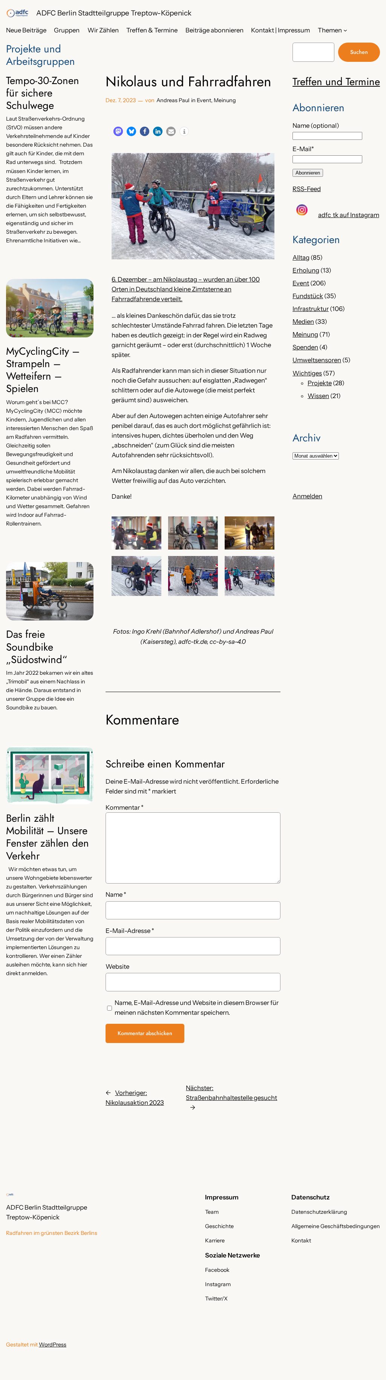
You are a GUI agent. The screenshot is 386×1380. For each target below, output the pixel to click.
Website (117, 966)
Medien (303, 321)
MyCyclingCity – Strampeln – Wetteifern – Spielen (43, 370)
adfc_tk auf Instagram (348, 215)
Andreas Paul (172, 100)
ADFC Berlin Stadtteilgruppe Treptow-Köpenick (113, 13)
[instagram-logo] (302, 210)
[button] (118, 131)
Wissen (318, 396)
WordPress (52, 1344)
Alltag (301, 257)
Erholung (306, 270)
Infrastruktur (311, 308)
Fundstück (308, 296)
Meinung (225, 100)
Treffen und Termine (336, 81)
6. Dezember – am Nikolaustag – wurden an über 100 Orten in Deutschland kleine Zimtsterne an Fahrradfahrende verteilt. (186, 289)
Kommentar (125, 807)
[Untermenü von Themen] (345, 30)
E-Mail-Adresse (130, 930)
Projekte (320, 383)
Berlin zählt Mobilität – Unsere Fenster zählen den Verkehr (47, 837)
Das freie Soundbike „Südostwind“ (36, 646)
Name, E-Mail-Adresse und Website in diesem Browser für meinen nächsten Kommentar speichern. (197, 1007)
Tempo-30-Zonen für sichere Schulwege (42, 93)
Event (204, 100)
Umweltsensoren (317, 360)
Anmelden (307, 496)
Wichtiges (307, 373)
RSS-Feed (307, 189)
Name (116, 894)
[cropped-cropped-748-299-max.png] (17, 13)
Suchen (359, 52)
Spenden (305, 347)
